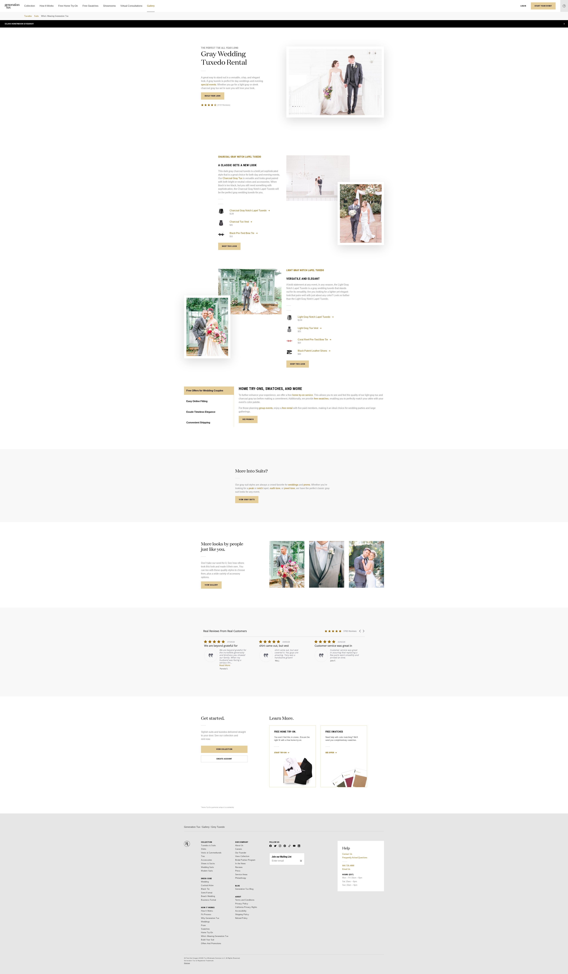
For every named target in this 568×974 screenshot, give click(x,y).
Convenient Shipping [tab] (198, 422)
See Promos (248, 419)
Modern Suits (207, 871)
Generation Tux (192, 827)
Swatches (205, 929)
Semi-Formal (206, 893)
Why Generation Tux (210, 918)
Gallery (205, 827)
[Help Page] (564, 6)
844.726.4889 (348, 865)
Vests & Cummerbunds (211, 853)
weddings (293, 484)
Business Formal (208, 900)
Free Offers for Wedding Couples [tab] (204, 390)
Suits (36, 16)
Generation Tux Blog (244, 889)
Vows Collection (242, 856)
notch (260, 488)
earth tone (275, 488)
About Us (239, 845)
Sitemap (187, 963)
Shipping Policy (242, 914)
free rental (287, 408)
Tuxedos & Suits (208, 845)
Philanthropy (240, 878)
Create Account (224, 759)
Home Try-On (207, 932)
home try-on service (302, 395)
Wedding (205, 882)
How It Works (207, 911)
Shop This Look (229, 246)
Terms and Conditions (244, 900)
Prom (203, 925)
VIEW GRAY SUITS (247, 499)
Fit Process (206, 914)
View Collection (224, 749)
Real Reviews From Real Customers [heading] (225, 631)
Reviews (239, 867)
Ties (203, 856)
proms (307, 484)
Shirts (203, 849)
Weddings (205, 922)
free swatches (321, 398)
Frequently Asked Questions (354, 858)
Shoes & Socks (208, 863)
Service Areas (241, 874)
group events (266, 408)
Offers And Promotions (211, 943)
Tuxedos (28, 16)
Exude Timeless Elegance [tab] (200, 412)
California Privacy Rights (246, 907)
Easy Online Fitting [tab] (197, 401)
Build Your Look (213, 96)
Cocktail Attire (207, 885)
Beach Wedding (208, 896)
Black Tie (205, 889)
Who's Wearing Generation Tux (54, 16)
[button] (360, 631)
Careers (238, 849)
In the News (240, 863)
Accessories (206, 860)
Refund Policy (241, 918)
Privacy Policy (241, 904)
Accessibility (241, 911)
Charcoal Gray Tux (232, 178)
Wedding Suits (207, 867)
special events (208, 84)
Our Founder (240, 853)
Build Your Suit (207, 940)
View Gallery (211, 585)
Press (237, 871)
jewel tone (289, 488)
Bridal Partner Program (245, 860)
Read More (279, 665)
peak (251, 488)
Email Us (346, 869)
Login (523, 6)
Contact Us (347, 854)
